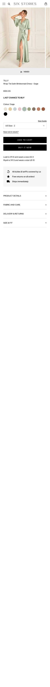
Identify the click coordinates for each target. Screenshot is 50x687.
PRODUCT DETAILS (12, 195)
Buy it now (25, 148)
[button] (42, 121)
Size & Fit (7, 223)
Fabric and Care (11, 204)
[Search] (9, 4)
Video (26, 71)
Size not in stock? (10, 132)
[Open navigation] (3, 4)
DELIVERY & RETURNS (13, 213)
